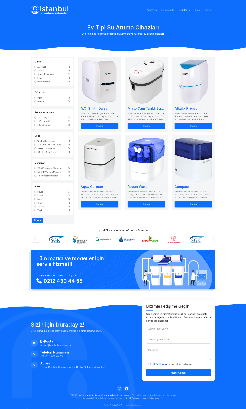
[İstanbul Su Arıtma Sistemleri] (49, 10)
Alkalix (40, 70)
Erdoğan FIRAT (116, 405)
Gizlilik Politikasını (158, 364)
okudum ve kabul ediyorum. (171, 364)
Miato (40, 78)
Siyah (40, 203)
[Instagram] (119, 388)
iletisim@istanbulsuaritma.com (56, 345)
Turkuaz (41, 206)
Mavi (39, 199)
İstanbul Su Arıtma (45, 74)
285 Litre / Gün (44, 121)
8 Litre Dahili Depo (46, 148)
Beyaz (40, 192)
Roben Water (43, 81)
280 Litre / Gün (44, 117)
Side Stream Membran (47, 175)
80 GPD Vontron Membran (49, 172)
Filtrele (37, 220)
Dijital (39, 97)
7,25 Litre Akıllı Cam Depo (49, 144)
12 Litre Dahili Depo (46, 141)
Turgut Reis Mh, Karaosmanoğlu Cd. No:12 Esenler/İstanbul (72, 367)
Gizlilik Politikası (132, 398)
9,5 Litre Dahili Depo (46, 152)
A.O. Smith (41, 67)
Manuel (40, 101)
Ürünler (183, 10)
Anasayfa (151, 10)
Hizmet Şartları (148, 398)
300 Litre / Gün (44, 125)
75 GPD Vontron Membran (49, 168)
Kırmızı (40, 195)
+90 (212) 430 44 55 (51, 356)
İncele (99, 126)
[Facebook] (126, 388)
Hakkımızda (167, 10)
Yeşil (39, 210)
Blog (197, 10)
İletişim (208, 10)
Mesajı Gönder (178, 372)
